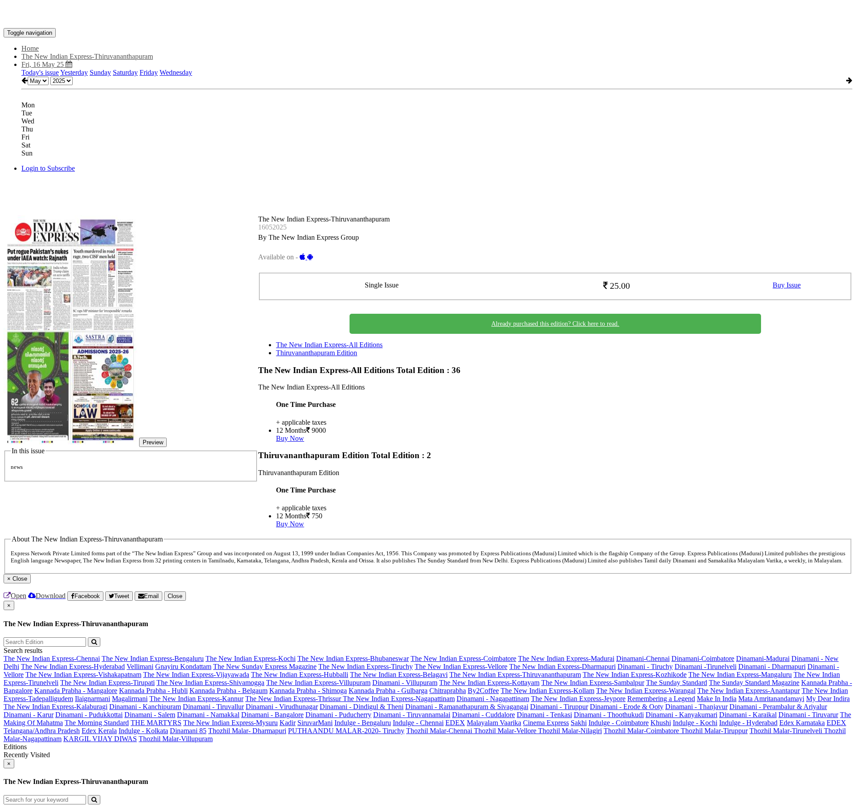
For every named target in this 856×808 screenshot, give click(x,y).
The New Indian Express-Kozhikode (635, 674)
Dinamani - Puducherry (338, 714)
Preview (153, 442)
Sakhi (579, 722)
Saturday (125, 72)
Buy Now (290, 438)
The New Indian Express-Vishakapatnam (83, 674)
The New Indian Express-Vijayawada (196, 674)
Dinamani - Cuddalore (483, 714)
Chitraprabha (447, 690)
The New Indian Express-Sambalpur (592, 682)
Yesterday (74, 72)
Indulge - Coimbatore (618, 722)
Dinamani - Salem (149, 714)
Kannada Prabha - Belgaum (228, 690)
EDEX (455, 722)
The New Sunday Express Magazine (265, 666)
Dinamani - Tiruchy (645, 666)
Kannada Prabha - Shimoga (308, 690)
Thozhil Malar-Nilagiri (570, 730)
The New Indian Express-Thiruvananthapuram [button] (87, 56)
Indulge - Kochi (695, 722)
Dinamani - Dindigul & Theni (361, 706)
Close (175, 596)
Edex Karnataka (802, 722)
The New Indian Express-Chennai (52, 658)
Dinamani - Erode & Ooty (626, 706)
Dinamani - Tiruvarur (808, 714)
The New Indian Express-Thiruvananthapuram (515, 674)
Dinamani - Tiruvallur (213, 706)
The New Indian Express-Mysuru (230, 722)
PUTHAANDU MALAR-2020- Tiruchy (346, 730)
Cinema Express (546, 722)
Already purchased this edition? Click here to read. (555, 323)
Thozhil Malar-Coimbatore (642, 730)
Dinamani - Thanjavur (696, 706)
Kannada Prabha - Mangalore (75, 690)
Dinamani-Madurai (763, 658)
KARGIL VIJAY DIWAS (100, 738)
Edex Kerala (99, 730)
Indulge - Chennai (418, 722)
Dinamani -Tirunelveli (706, 666)
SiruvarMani (315, 722)
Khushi (660, 722)
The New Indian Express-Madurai (566, 658)
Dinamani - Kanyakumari (681, 714)
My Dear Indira (828, 698)
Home (30, 48)
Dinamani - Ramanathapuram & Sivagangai (466, 706)
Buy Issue (787, 285)
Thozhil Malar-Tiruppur (714, 730)
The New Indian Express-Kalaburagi (55, 706)
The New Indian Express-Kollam (547, 690)
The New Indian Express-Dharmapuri (562, 666)
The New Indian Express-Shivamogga (210, 682)
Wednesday (176, 72)
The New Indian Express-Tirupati (107, 682)
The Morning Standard (97, 722)
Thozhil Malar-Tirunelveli (786, 730)
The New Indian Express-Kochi (251, 658)
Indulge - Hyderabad (748, 722)
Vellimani (140, 666)
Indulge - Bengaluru (362, 722)
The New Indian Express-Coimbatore (463, 658)
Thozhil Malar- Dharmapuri (247, 730)
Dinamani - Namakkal (208, 714)
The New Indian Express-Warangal (646, 690)
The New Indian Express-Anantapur (748, 690)
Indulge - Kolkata (143, 730)
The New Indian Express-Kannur (196, 698)
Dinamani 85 (188, 730)
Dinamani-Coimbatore (702, 658)
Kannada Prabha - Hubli (153, 690)
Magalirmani (130, 698)
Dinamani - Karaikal (748, 714)
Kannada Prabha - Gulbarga (388, 690)
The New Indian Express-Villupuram (318, 682)
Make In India (717, 698)
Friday (149, 72)
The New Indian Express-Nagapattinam (399, 698)
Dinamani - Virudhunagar (282, 706)
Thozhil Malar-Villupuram (176, 738)
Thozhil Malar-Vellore (506, 730)
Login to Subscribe (48, 168)
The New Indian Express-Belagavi (399, 674)
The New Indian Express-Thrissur (294, 698)
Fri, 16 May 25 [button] (43, 64)
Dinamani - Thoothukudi (609, 714)
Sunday (100, 72)
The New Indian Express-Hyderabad (73, 666)
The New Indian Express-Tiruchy (365, 666)
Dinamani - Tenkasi (544, 714)
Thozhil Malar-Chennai (440, 730)
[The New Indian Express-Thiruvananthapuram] (428, 15)
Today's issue (40, 72)
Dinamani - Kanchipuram (145, 706)
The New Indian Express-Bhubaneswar (353, 658)
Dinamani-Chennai (643, 658)
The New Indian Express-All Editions (329, 345)
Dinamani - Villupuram (404, 682)
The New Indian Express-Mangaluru (740, 674)
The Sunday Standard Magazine (754, 682)
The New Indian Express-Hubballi (299, 674)
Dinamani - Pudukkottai (89, 714)
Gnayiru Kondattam (183, 666)
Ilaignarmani (92, 698)
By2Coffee (483, 690)
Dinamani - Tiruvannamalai (411, 714)
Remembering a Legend (661, 698)
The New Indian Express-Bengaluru (153, 658)
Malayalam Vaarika (494, 722)
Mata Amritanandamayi (771, 698)
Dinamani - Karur (29, 714)
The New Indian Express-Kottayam (489, 682)
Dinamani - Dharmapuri (772, 666)
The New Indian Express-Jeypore (578, 698)
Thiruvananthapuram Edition (316, 353)
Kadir (288, 722)
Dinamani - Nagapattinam (493, 698)
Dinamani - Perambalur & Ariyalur (778, 706)
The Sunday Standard (676, 682)
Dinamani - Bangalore (272, 714)
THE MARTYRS (156, 722)
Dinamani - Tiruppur (559, 706)
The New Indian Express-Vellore (461, 666)
